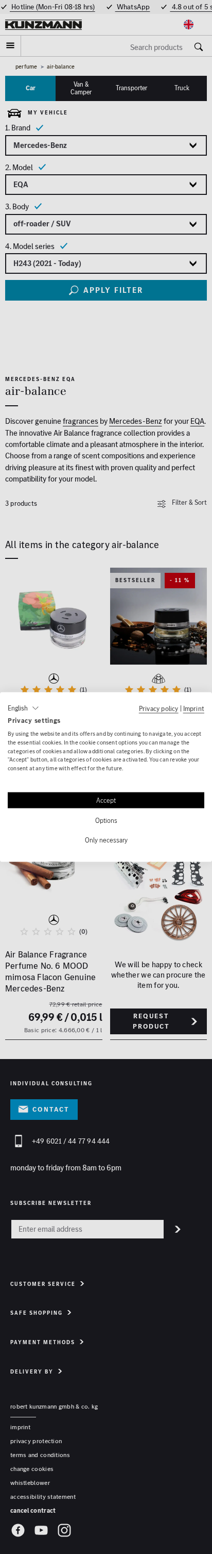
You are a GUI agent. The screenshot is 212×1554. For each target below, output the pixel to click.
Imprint (193, 708)
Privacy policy (159, 708)
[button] (23, 708)
